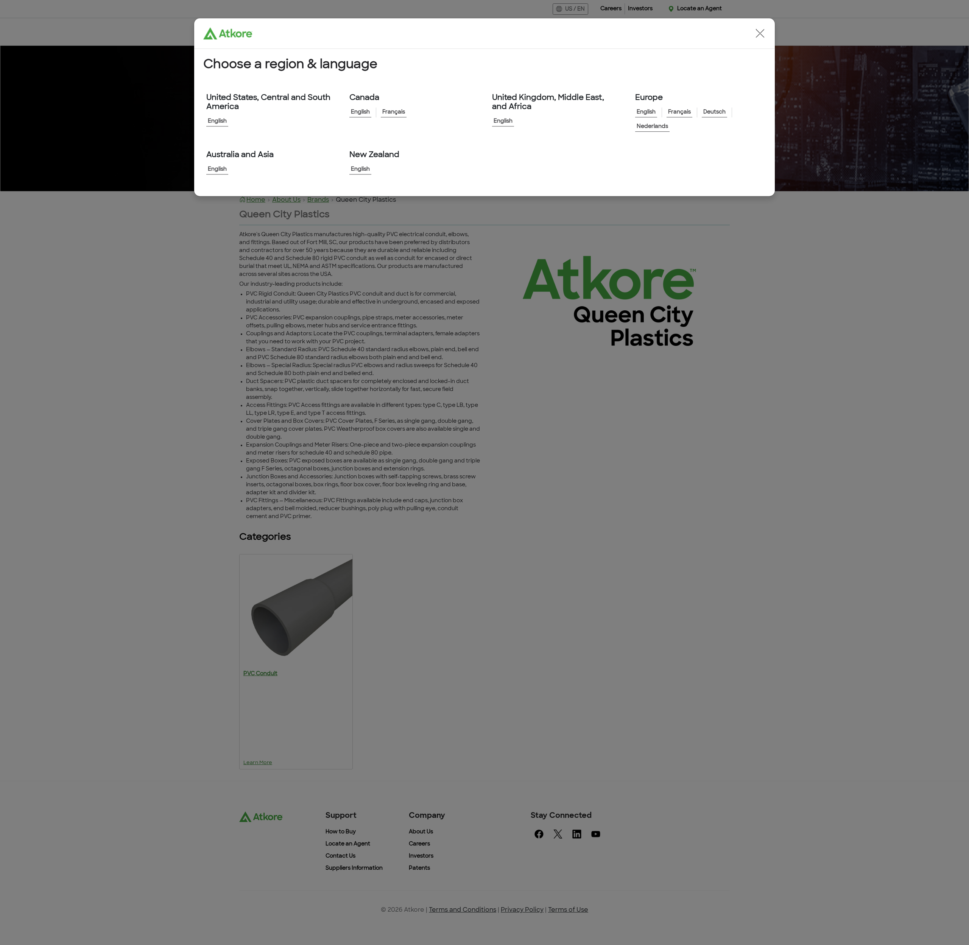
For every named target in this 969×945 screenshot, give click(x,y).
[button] (760, 33)
